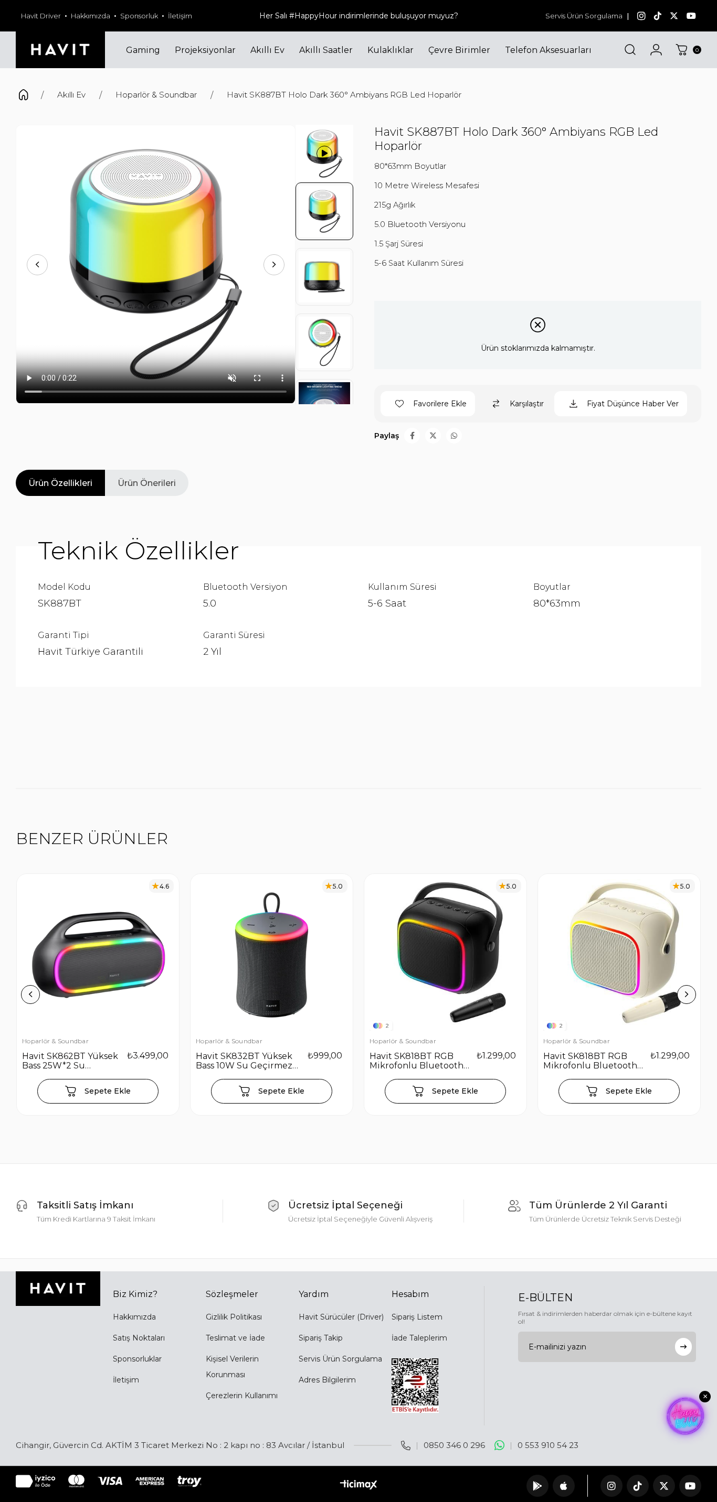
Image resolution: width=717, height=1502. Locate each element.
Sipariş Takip (321, 1338)
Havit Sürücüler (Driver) (341, 1317)
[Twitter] (664, 1486)
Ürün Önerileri (147, 483)
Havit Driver (41, 16)
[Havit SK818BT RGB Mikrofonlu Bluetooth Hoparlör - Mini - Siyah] (445, 955)
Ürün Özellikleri (60, 483)
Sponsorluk (139, 16)
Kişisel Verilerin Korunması (232, 1366)
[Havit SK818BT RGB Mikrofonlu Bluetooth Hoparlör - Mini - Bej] (619, 955)
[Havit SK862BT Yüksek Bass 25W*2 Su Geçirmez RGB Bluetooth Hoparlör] (98, 955)
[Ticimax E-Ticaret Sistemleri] (358, 1485)
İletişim (180, 16)
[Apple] (564, 1486)
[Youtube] (690, 1486)
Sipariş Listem (417, 1317)
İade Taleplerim (419, 1338)
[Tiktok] (638, 1486)
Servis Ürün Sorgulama (584, 16)
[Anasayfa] (23, 96)
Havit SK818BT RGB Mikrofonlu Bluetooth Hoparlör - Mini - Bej (590, 1061)
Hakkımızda (90, 16)
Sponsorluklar (137, 1359)
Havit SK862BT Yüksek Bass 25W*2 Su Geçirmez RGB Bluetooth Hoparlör (70, 1061)
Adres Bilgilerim (327, 1380)
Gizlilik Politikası (234, 1317)
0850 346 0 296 (454, 1445)
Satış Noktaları (139, 1338)
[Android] (537, 1486)
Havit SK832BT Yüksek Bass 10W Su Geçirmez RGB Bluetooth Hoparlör (244, 1061)
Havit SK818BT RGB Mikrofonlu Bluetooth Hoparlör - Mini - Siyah (417, 1061)
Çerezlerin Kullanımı (242, 1395)
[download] (415, 1385)
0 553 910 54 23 (548, 1445)
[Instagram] (611, 1486)
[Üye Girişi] (656, 50)
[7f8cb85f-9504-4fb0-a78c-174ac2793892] (58, 1288)
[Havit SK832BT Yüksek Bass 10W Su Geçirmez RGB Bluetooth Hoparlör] (271, 955)
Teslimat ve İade (235, 1338)
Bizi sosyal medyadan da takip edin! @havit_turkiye (358, 15)
